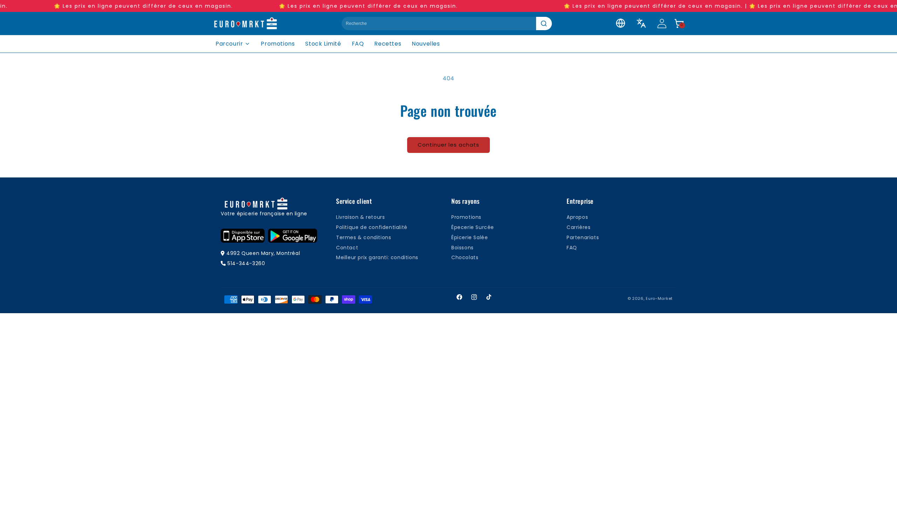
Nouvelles (426, 44)
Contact (347, 247)
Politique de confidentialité (372, 227)
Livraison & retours (360, 217)
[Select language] (641, 23)
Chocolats (464, 257)
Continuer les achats (448, 144)
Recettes (387, 44)
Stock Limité (323, 44)
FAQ (358, 44)
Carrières (578, 227)
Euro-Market (659, 298)
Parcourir (229, 44)
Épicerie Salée (469, 237)
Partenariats (583, 237)
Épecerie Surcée (472, 227)
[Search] (544, 23)
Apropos (577, 217)
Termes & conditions (363, 237)
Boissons (462, 247)
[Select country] (620, 23)
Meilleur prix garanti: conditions (377, 257)
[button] (679, 23)
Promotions (278, 44)
